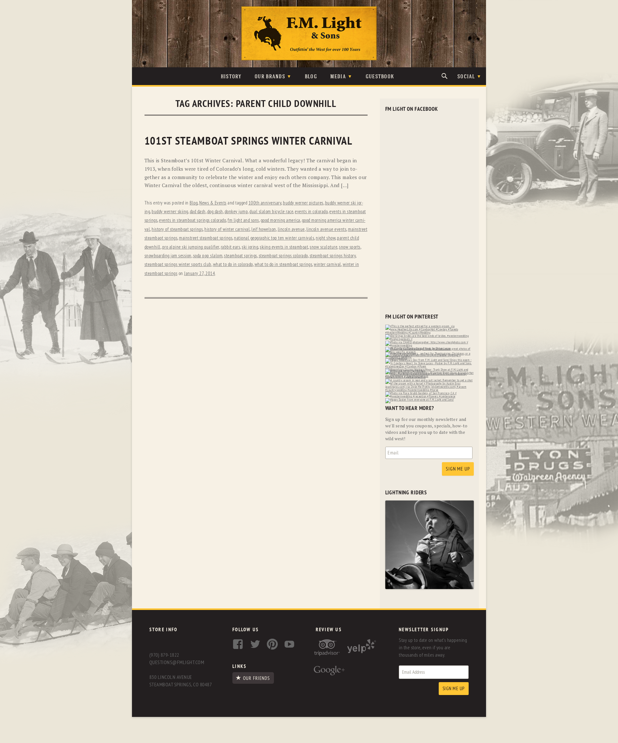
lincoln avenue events (326, 229)
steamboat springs (240, 256)
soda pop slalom (208, 256)
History (231, 77)
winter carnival (327, 264)
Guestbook (380, 77)
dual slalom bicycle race (271, 211)
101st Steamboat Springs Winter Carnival (248, 141)
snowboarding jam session (168, 256)
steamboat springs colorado (283, 256)
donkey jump (236, 211)
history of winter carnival (227, 229)
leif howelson (263, 229)
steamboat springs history (333, 256)
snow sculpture (323, 247)
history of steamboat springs (177, 229)
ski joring (250, 247)
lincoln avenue (291, 229)
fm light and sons (243, 220)
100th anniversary (265, 203)
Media (338, 77)
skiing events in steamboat (284, 247)
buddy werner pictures (303, 203)
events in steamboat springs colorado (192, 220)
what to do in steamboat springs (284, 264)
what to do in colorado (233, 264)
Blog (311, 77)
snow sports (349, 247)
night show (325, 238)
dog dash (215, 211)
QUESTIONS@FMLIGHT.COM (176, 662)
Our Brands (270, 77)
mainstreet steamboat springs (205, 238)
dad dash (198, 211)
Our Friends (256, 678)
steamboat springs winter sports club (178, 264)
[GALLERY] (429, 587)
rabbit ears (230, 247)
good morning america (280, 220)
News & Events (213, 203)
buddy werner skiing (170, 211)
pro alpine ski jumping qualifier (190, 247)
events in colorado (311, 211)
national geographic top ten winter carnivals (274, 238)
